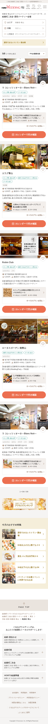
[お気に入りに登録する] (43, 84)
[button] (24, 639)
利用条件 (32, 693)
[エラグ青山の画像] (24, 156)
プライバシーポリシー (16, 698)
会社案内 (15, 693)
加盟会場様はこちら (19, 703)
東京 (31, 616)
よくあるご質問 (24, 712)
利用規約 (24, 693)
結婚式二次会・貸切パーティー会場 (14, 616)
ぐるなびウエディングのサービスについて (24, 707)
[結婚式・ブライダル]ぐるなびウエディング (17, 614)
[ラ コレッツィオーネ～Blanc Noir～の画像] (24, 71)
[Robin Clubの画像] (24, 245)
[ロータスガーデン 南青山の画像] (24, 331)
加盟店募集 (32, 703)
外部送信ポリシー (33, 698)
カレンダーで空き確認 (26, 134)
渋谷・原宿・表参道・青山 (10, 619)
